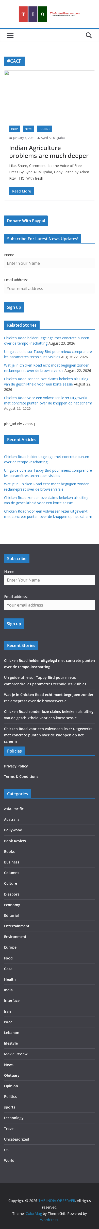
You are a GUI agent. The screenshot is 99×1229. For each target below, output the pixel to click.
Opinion (11, 1085)
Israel (8, 1022)
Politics (44, 129)
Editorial (11, 915)
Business (11, 862)
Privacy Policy (16, 766)
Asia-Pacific (14, 808)
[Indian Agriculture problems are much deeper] (49, 95)
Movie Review (15, 1053)
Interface (12, 1000)
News (28, 129)
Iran (7, 1011)
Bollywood (13, 830)
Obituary (12, 1075)
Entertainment (16, 926)
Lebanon (11, 1032)
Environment (15, 936)
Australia (12, 819)
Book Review (15, 840)
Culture (10, 883)
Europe (10, 947)
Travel (9, 1128)
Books (9, 851)
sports (9, 1107)
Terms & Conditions (21, 776)
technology (14, 1117)
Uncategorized (16, 1139)
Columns (11, 872)
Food (8, 958)
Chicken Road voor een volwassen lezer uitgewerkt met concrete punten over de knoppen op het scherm (48, 735)
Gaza (8, 968)
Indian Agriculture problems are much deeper (49, 151)
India (14, 129)
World (9, 1160)
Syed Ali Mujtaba (53, 138)
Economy (12, 904)
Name (9, 254)
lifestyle (11, 1043)
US (6, 1149)
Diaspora (12, 894)
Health (10, 979)
